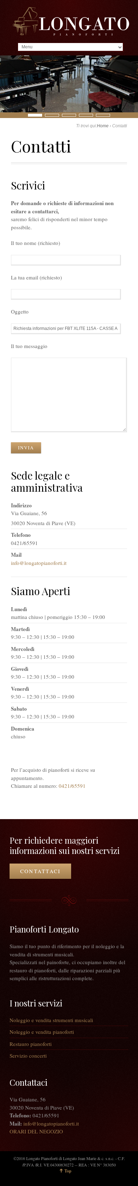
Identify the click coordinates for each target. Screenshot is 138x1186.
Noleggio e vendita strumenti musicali (51, 1020)
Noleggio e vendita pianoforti (42, 1031)
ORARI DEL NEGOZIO (36, 1131)
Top (67, 1171)
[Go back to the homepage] (71, 21)
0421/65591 (72, 785)
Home (103, 125)
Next (4, 115)
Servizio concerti (28, 1055)
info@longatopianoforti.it (39, 562)
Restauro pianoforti (31, 1043)
